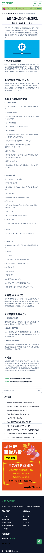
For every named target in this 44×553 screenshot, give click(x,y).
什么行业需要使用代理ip (14, 418)
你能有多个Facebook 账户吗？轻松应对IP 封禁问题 (23, 406)
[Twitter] (6, 543)
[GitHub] (9, 543)
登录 (35, 3)
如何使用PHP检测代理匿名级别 (17, 410)
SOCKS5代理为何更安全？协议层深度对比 (20, 437)
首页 (3, 13)
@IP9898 (12, 538)
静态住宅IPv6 (6, 522)
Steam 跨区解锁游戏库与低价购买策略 (19, 422)
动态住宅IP (5, 516)
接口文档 (26, 516)
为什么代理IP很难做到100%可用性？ (18, 426)
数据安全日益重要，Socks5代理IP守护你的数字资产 (23, 430)
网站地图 (5, 529)
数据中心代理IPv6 (8, 525)
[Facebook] (3, 543)
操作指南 (26, 519)
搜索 (38, 390)
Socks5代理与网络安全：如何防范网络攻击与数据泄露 (24, 434)
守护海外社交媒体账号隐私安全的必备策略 (20, 402)
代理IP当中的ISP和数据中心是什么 (18, 414)
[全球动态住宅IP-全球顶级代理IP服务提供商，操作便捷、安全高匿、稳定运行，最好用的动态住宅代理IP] (22, 8)
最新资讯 (11, 13)
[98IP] (8, 3)
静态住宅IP (5, 519)
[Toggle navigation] (40, 4)
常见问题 (26, 522)
